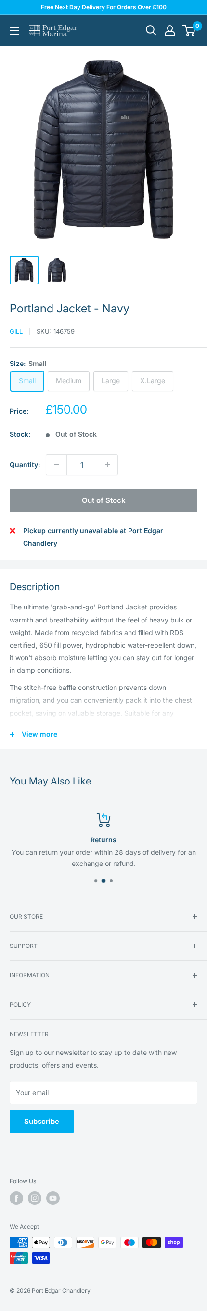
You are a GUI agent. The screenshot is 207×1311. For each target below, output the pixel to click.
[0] (189, 30)
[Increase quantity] (107, 465)
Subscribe (41, 1121)
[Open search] (151, 30)
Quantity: (25, 464)
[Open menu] (14, 31)
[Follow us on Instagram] (34, 1198)
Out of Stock (104, 500)
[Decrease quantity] (56, 465)
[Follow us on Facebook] (16, 1198)
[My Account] (170, 30)
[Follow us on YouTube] (53, 1198)
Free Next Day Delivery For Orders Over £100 (104, 7)
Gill (16, 331)
